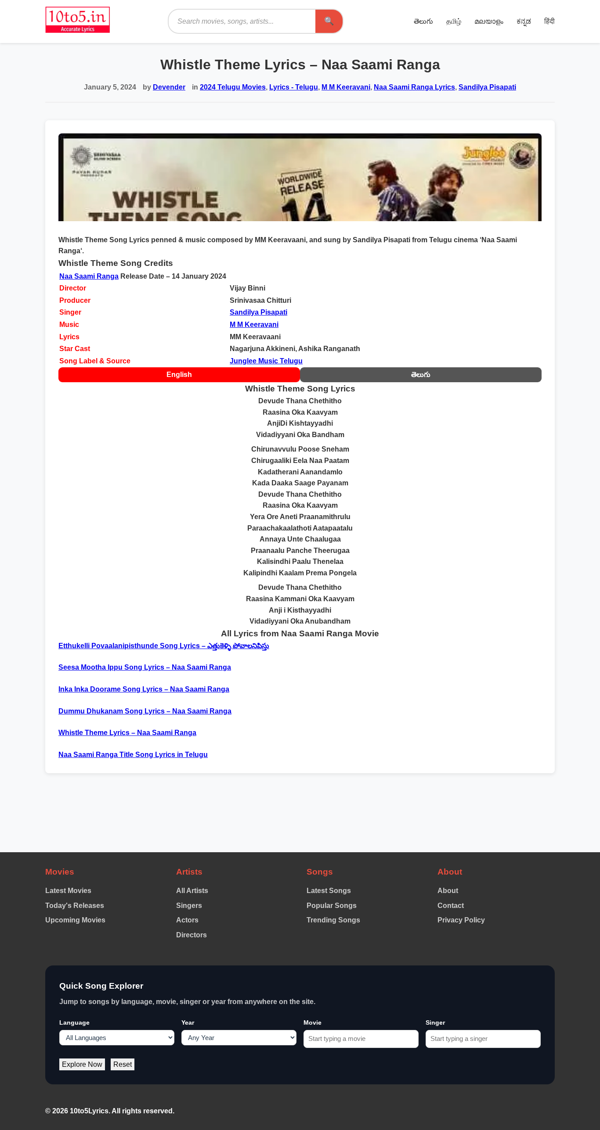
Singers (189, 905)
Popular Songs (332, 905)
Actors (187, 920)
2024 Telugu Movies (233, 87)
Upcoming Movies (75, 920)
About (447, 890)
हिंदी (549, 21)
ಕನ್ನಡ (524, 21)
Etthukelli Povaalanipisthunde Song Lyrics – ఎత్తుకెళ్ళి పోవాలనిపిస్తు (163, 645)
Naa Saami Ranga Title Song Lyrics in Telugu (133, 754)
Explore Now (82, 1064)
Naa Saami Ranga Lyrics (414, 87)
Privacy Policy (461, 920)
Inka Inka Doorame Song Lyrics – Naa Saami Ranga (143, 689)
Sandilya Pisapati (487, 87)
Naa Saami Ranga (89, 276)
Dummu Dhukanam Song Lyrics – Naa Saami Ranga (144, 711)
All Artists (192, 890)
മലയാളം (488, 21)
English (179, 374)
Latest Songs (329, 890)
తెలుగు (423, 21)
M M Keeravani (346, 87)
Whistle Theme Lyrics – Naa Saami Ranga (127, 732)
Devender (169, 87)
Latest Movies (68, 890)
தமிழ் (453, 21)
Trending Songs (333, 920)
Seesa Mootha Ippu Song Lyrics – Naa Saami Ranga (144, 667)
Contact (450, 905)
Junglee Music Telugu (266, 361)
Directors (191, 935)
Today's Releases (74, 905)
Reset (122, 1064)
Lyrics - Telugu (293, 87)
